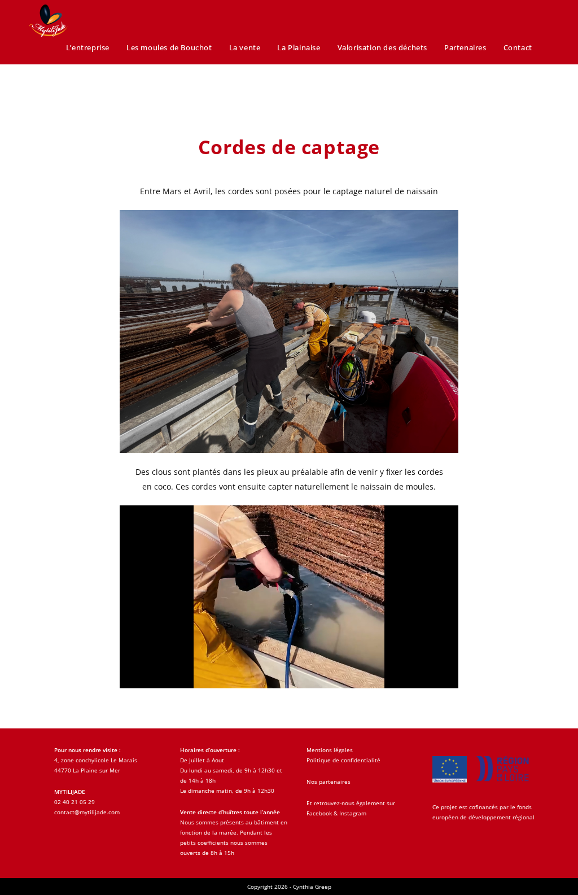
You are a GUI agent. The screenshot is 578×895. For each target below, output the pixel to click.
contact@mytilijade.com (87, 812)
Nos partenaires (328, 781)
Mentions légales (329, 750)
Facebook (319, 813)
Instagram (352, 813)
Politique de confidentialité (343, 760)
